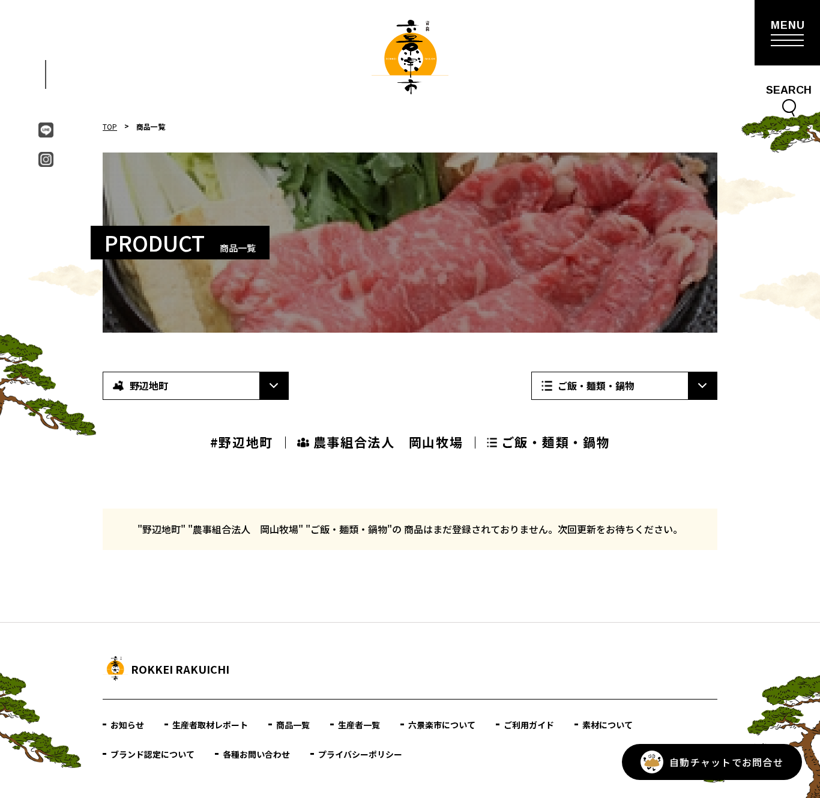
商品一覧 (293, 725)
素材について (607, 725)
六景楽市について (441, 725)
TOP (110, 126)
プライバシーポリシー (360, 754)
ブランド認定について (152, 754)
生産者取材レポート (210, 725)
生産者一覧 (359, 725)
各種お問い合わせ (256, 754)
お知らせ (127, 725)
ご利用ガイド (529, 725)
